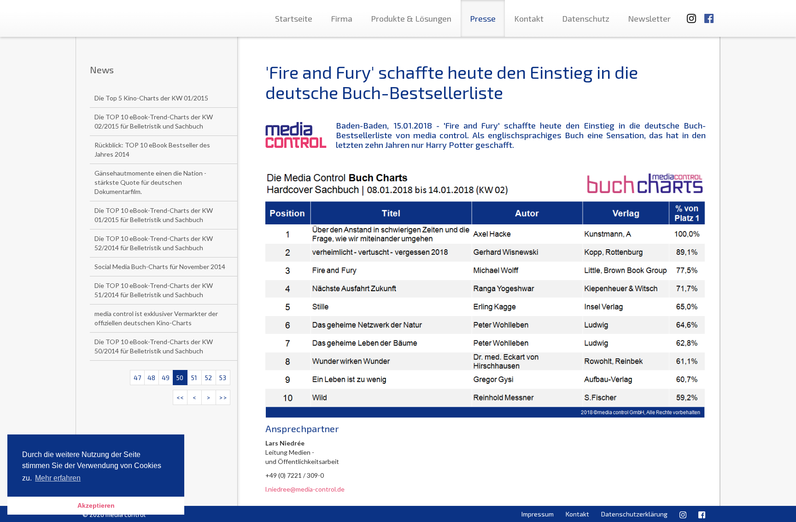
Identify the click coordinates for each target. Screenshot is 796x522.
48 (151, 377)
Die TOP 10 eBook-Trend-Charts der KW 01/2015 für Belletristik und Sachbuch (153, 214)
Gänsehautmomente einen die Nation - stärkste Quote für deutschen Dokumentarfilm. (150, 182)
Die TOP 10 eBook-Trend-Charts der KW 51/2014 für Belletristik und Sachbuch (153, 290)
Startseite (293, 18)
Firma (341, 18)
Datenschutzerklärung (634, 514)
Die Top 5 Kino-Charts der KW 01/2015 (151, 98)
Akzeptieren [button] (96, 505)
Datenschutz (585, 18)
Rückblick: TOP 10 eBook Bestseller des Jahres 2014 (152, 149)
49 (166, 377)
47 (137, 377)
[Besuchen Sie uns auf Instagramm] (688, 14)
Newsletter (649, 18)
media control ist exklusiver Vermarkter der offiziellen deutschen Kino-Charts (156, 318)
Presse (483, 18)
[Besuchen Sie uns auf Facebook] (708, 14)
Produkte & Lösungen (411, 18)
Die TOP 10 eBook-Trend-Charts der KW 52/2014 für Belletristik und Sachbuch (153, 243)
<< (180, 397)
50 (179, 377)
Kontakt (529, 18)
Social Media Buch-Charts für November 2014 (159, 266)
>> (223, 397)
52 (208, 377)
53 (222, 377)
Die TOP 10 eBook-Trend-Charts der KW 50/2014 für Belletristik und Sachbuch (153, 346)
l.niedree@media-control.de (305, 489)
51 (194, 377)
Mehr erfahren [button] (58, 478)
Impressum (537, 514)
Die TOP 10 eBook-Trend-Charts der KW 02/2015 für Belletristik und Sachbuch (153, 121)
